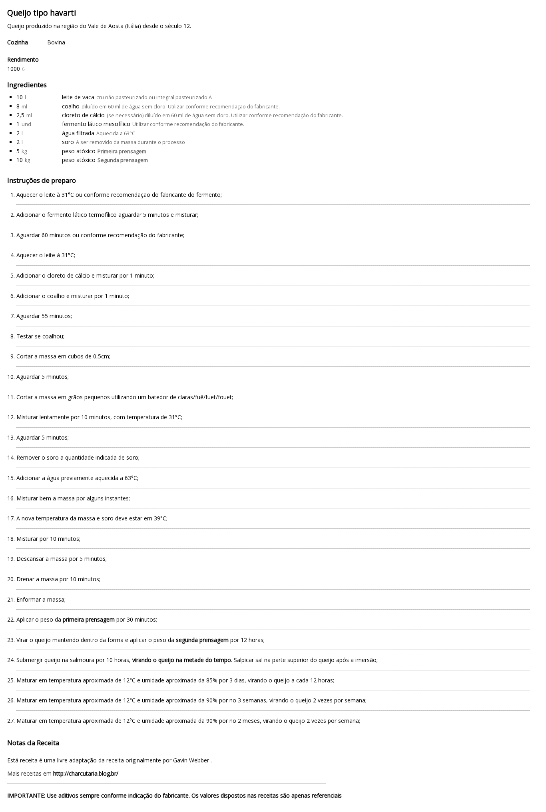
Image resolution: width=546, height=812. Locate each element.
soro (68, 142)
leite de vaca (78, 97)
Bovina (56, 42)
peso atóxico (79, 151)
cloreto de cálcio (83, 115)
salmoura (82, 660)
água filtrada (78, 133)
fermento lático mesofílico (96, 124)
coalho (71, 106)
